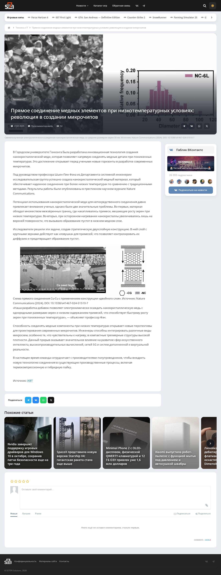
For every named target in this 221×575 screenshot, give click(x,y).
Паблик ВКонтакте (189, 150)
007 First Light (63, 17)
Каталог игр (100, 5)
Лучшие (26, 513)
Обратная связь (121, 5)
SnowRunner (159, 17)
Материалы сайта (48, 561)
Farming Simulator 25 (185, 17)
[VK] (137, 5)
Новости (81, 5)
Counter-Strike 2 (136, 17)
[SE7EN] (9, 5)
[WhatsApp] (199, 126)
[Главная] (10, 27)
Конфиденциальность (25, 561)
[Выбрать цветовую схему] (212, 5)
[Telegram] (144, 5)
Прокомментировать (42, 126)
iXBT (30, 380)
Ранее (38, 513)
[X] (207, 126)
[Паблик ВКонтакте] (173, 150)
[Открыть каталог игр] (210, 17)
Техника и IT (22, 27)
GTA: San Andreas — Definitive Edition (99, 17)
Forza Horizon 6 (39, 17)
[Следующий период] (210, 443)
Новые (13, 513)
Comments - (202, 540)
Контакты (64, 561)
